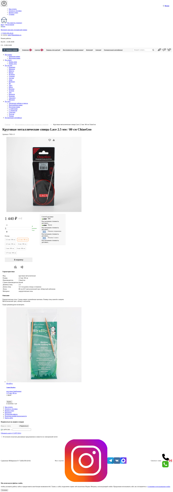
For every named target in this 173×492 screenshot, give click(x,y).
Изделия (89, 50)
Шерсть (11, 71)
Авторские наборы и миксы (18, 103)
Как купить (13, 9)
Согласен (4, 490)
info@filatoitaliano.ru (14, 35)
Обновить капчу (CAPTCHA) (11, 433)
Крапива (12, 96)
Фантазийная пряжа (15, 105)
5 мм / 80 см (10, 248)
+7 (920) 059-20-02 (7, 33)
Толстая (11, 114)
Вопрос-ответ (13, 12)
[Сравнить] (7, 400)
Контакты (8, 412)
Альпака (12, 76)
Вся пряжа (8, 54)
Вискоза (11, 89)
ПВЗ (49, 218)
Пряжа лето (13, 63)
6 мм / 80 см (21, 248)
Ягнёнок (12, 74)
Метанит (12, 100)
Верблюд (12, 82)
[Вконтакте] (117, 460)
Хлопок (11, 91)
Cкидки (38, 50)
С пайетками (13, 109)
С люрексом (13, 110)
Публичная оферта (11, 414)
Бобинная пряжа (14, 56)
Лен (10, 92)
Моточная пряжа (14, 58)
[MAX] (123, 460)
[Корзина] (168, 50)
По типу (8, 101)
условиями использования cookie (158, 486)
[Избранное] (163, 50)
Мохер (11, 72)
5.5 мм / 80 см (10, 239)
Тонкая (11, 116)
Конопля (12, 94)
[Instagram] (86, 460)
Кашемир (12, 67)
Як (10, 83)
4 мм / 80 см (22, 244)
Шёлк (11, 87)
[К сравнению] (53, 140)
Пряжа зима (13, 62)
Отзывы (11, 14)
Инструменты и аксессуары (73, 50)
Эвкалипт (12, 98)
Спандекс (12, 112)
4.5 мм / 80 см (10, 244)
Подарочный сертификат (113, 50)
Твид (10, 85)
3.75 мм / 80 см (11, 253)
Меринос (12, 69)
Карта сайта (9, 418)
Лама (10, 80)
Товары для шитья (53, 50)
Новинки (26, 50)
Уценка (98, 50)
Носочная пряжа (14, 107)
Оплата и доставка (15, 11)
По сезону (8, 60)
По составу (8, 65)
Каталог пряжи (11, 50)
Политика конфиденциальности (16, 416)
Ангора (11, 78)
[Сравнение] (158, 50)
